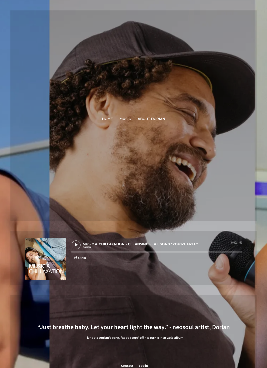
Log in (143, 365)
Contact (127, 365)
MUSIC (125, 119)
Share (82, 258)
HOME (107, 119)
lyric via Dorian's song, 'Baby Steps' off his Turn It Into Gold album (135, 337)
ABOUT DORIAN (151, 119)
